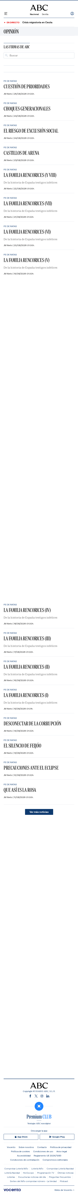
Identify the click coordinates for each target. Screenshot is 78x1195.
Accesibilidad (23, 1155)
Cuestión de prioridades (27, 86)
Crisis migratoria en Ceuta (37, 22)
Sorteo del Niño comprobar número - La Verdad (33, 1181)
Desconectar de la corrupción (32, 723)
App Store (22, 1136)
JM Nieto (8, 93)
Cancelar (68, 55)
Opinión (11, 31)
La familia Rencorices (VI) (27, 231)
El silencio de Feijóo (22, 745)
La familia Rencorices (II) (27, 667)
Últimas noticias (66, 1172)
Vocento (11, 1147)
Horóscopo (28, 1172)
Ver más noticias (39, 812)
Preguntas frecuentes (60, 1177)
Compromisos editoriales (55, 1159)
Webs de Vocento (63, 1190)
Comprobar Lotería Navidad (60, 1168)
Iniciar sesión (72, 13)
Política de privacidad (60, 1147)
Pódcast (64, 1181)
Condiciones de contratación (24, 1159)
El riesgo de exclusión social (31, 131)
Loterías (11, 1177)
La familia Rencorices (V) (27, 260)
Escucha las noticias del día (32, 1177)
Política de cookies (20, 1151)
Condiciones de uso (43, 1151)
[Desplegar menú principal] (6, 13)
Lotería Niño (37, 1168)
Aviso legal (61, 1151)
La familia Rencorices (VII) (28, 203)
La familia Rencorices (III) (27, 638)
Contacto (42, 1147)
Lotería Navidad (12, 1172)
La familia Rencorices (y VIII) (30, 175)
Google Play (58, 1136)
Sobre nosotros (26, 1147)
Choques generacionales (27, 108)
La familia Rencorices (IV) (27, 610)
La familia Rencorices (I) (26, 695)
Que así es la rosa (20, 790)
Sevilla (45, 14)
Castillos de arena (21, 153)
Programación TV (45, 1172)
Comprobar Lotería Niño (16, 1168)
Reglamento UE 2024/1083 (47, 1155)
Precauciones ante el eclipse (31, 768)
